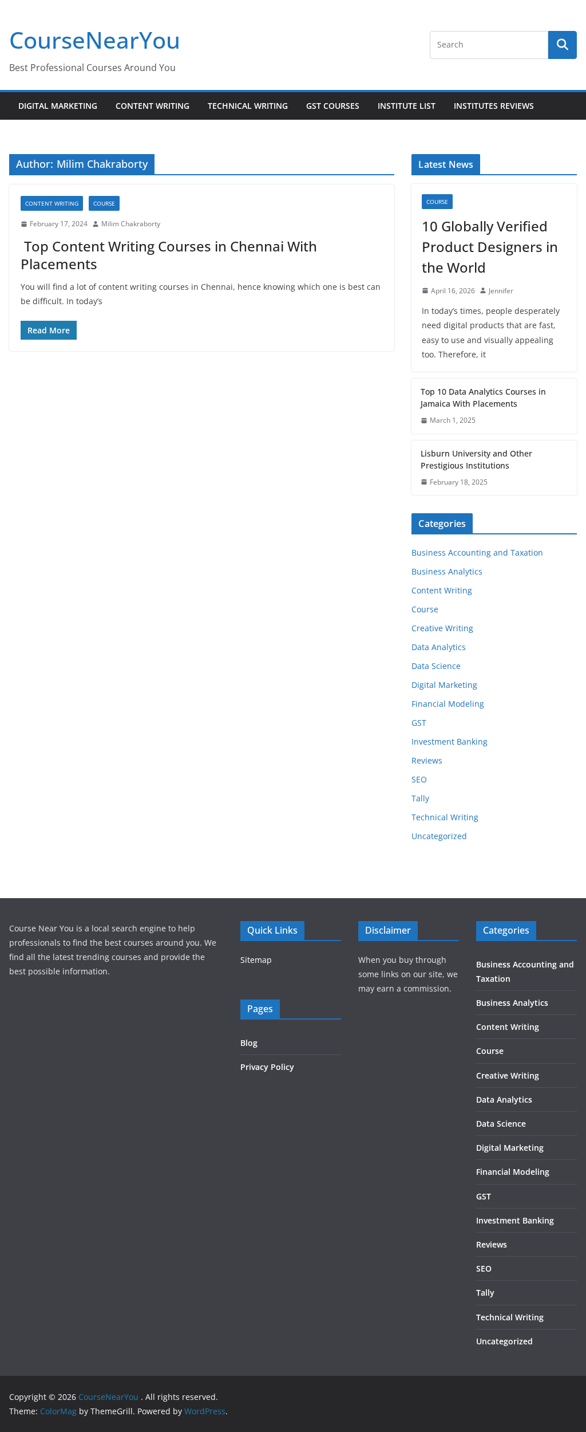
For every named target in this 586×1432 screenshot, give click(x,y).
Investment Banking (449, 741)
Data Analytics (438, 647)
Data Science (436, 665)
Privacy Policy (267, 1066)
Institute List (406, 105)
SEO (419, 779)
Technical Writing (248, 105)
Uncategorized (439, 836)
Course (104, 203)
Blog (249, 1042)
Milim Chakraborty (130, 224)
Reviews (426, 760)
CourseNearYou (94, 40)
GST (418, 722)
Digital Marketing (57, 105)
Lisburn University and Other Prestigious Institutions (476, 459)
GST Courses (332, 105)
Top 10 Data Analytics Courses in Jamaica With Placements (483, 397)
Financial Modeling (447, 703)
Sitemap (256, 959)
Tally (420, 798)
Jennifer (501, 291)
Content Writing (152, 105)
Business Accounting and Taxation (477, 552)
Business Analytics (446, 571)
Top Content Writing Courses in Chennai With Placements (169, 255)
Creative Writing (442, 628)
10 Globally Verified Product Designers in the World (490, 247)
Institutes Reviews (494, 105)
